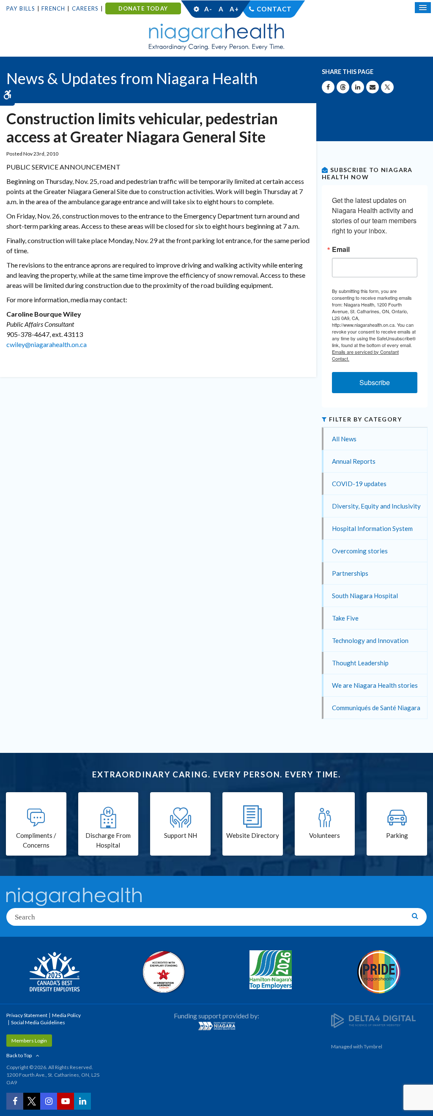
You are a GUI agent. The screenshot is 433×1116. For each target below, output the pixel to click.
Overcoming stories (360, 551)
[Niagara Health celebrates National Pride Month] (379, 971)
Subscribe (374, 382)
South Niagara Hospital (365, 595)
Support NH (180, 835)
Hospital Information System (372, 528)
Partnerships (350, 573)
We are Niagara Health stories (375, 685)
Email (341, 249)
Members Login (29, 1040)
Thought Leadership (360, 663)
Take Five (345, 618)
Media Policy (66, 1015)
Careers (85, 8)
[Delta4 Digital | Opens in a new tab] (373, 1020)
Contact (274, 9)
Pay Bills (20, 8)
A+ (234, 9)
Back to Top (19, 1055)
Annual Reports (353, 461)
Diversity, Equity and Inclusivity (376, 506)
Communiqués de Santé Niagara (376, 707)
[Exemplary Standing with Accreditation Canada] (162, 971)
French (53, 8)
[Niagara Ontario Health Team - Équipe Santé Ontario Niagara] (216, 1026)
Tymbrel (373, 1046)
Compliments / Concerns (36, 840)
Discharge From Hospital (108, 840)
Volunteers (324, 835)
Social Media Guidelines (38, 1022)
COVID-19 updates (359, 483)
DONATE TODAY (143, 8)
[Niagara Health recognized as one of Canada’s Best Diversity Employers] (54, 972)
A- (208, 9)
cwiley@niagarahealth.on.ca (46, 344)
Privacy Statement (26, 1015)
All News (344, 439)
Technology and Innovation (370, 640)
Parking (397, 835)
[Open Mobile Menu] (423, 7)
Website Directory (252, 835)
